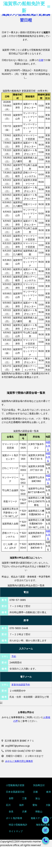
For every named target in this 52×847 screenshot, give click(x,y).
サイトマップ (16, 831)
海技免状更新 (43, 824)
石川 (8, 804)
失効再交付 (39, 785)
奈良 (11, 811)
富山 (37, 798)
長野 (11, 798)
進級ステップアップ (41, 817)
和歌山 (38, 811)
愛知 (34, 804)
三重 (24, 798)
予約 (13, 656)
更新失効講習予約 (20, 684)
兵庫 (24, 811)
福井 (21, 804)
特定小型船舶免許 (18, 824)
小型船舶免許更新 (15, 785)
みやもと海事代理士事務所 (19, 761)
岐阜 (48, 791)
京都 (41, 60)
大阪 (48, 804)
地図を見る (48, 446)
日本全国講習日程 (15, 791)
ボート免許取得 (14, 817)
